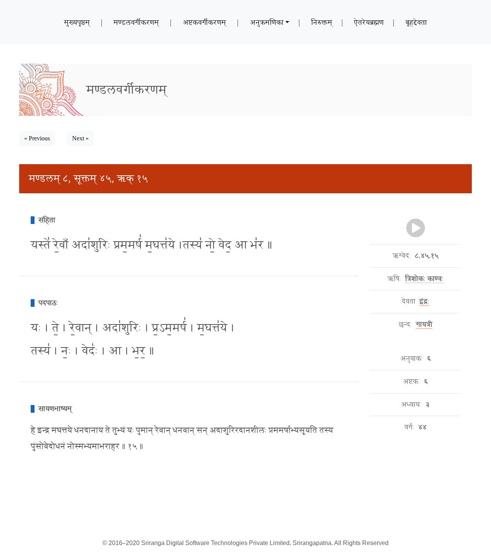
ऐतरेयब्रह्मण (369, 22)
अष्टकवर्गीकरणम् (204, 22)
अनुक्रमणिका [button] (266, 22)
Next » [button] (80, 138)
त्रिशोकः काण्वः (424, 279)
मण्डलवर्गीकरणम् (136, 22)
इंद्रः (424, 301)
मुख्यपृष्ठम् (77, 22)
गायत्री (424, 324)
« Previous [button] (37, 138)
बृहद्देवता (416, 22)
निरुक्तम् (321, 22)
